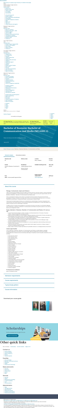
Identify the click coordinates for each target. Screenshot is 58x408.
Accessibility (24, 404)
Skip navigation (3, 0)
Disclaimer (16, 404)
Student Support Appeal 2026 (11, 44)
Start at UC (7, 21)
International (8, 12)
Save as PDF (6, 142)
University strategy (9, 76)
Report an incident (9, 71)
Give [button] (5, 40)
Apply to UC (27, 346)
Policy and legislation (9, 90)
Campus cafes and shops (10, 59)
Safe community (8, 69)
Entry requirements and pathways (12, 17)
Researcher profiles (9, 390)
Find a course (6, 7)
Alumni (6, 105)
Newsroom (7, 369)
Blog (6, 373)
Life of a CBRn (8, 33)
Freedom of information (10, 391)
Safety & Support (7, 114)
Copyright (11, 404)
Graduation (7, 82)
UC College (7, 11)
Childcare (7, 60)
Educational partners (9, 81)
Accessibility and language (16, 116)
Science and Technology (10, 364)
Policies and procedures (10, 392)
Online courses (8, 10)
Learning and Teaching (10, 92)
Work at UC (7, 96)
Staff (6, 104)
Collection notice (30, 404)
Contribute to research (10, 35)
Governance (8, 88)
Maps (6, 108)
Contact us (7, 38)
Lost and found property (10, 68)
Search (5, 111)
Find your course (10, 149)
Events (6, 372)
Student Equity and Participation (12, 94)
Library (6, 106)
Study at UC (8, 8)
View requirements (39, 177)
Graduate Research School (11, 36)
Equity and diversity (9, 95)
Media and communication (11, 87)
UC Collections (8, 55)
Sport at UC (7, 66)
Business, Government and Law (11, 361)
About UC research (9, 29)
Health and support (9, 62)
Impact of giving (8, 47)
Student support (8, 16)
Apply (6, 20)
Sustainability (8, 86)
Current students (20, 346)
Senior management (9, 77)
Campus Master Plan (9, 57)
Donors (6, 354)
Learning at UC (8, 91)
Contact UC (6, 404)
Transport (7, 63)
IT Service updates (9, 380)
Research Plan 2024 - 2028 (11, 30)
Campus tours (8, 54)
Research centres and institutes (12, 34)
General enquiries (8, 355)
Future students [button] (7, 4)
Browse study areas (9, 9)
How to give (8, 46)
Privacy (19, 404)
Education (7, 362)
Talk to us (7, 23)
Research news (8, 37)
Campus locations (9, 79)
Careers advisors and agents (11, 24)
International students (21, 155)
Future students (8, 351)
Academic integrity (9, 85)
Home (5, 149)
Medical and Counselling (10, 379)
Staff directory (8, 389)
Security (7, 67)
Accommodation (8, 383)
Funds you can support (10, 45)
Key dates (7, 98)
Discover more (7, 28)
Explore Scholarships (12, 335)
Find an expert (8, 370)
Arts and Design (8, 360)
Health (6, 363)
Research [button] (6, 26)
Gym (6, 381)
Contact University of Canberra (12, 99)
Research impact (8, 31)
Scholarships (8, 18)
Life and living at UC (9, 15)
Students (7, 103)
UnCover (6, 368)
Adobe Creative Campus (10, 65)
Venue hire (7, 58)
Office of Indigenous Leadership (12, 83)
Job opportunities (8, 388)
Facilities (7, 56)
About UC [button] (6, 73)
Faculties (7, 78)
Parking (7, 64)
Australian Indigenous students (12, 19)
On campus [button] (6, 50)
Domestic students (9, 155)
